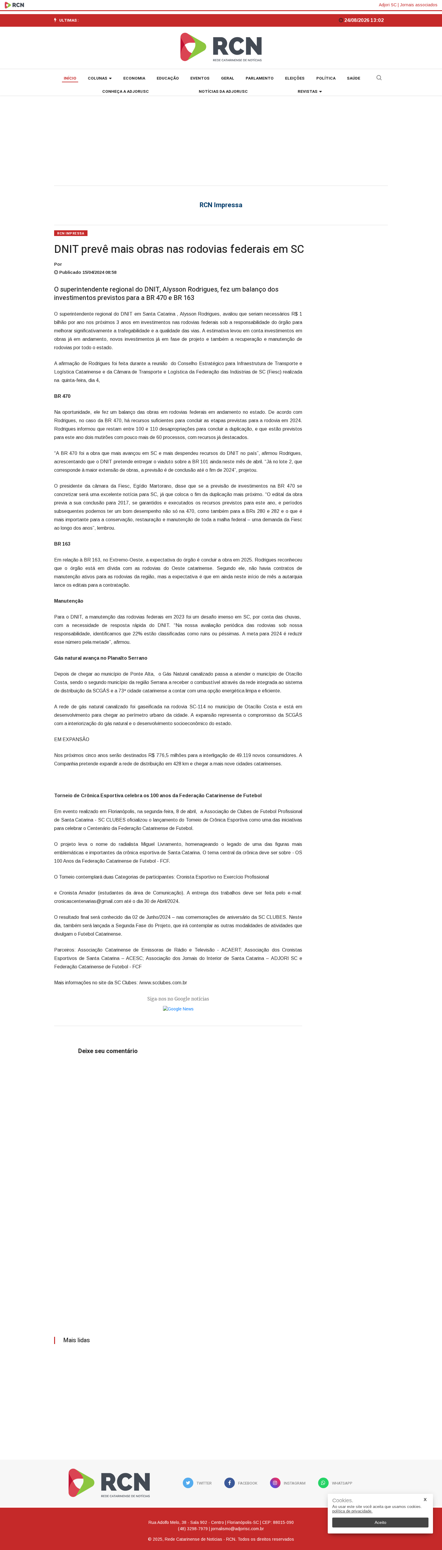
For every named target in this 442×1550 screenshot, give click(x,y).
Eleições (295, 78)
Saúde (353, 78)
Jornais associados (418, 4)
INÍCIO (70, 78)
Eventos (200, 78)
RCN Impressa (70, 233)
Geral (227, 78)
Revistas (308, 92)
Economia (134, 78)
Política (326, 78)
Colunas (97, 78)
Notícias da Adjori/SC (223, 92)
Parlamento (260, 78)
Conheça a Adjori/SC (125, 92)
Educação (168, 78)
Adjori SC (388, 4)
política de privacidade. (352, 1511)
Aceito (380, 1522)
